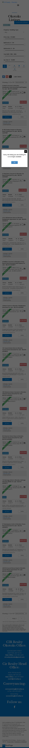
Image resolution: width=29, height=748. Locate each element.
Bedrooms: (9, 42)
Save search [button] (5, 66)
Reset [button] (24, 66)
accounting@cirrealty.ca (14, 696)
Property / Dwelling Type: (11, 30)
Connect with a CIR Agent (22, 22)
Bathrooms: (9, 48)
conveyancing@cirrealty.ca (14, 689)
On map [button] (19, 66)
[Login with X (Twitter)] (10, 77)
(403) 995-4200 (6, 123)
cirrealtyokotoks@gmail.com (14, 657)
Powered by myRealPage (21, 741)
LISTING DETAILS (7, 117)
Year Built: (10, 54)
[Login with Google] (7, 77)
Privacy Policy (10, 741)
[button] (21, 22)
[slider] (4, 39)
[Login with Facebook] (3, 77)
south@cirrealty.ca (14, 679)
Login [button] (17, 77)
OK (14, 162)
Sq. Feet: (9, 60)
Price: (9, 37)
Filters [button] (14, 69)
